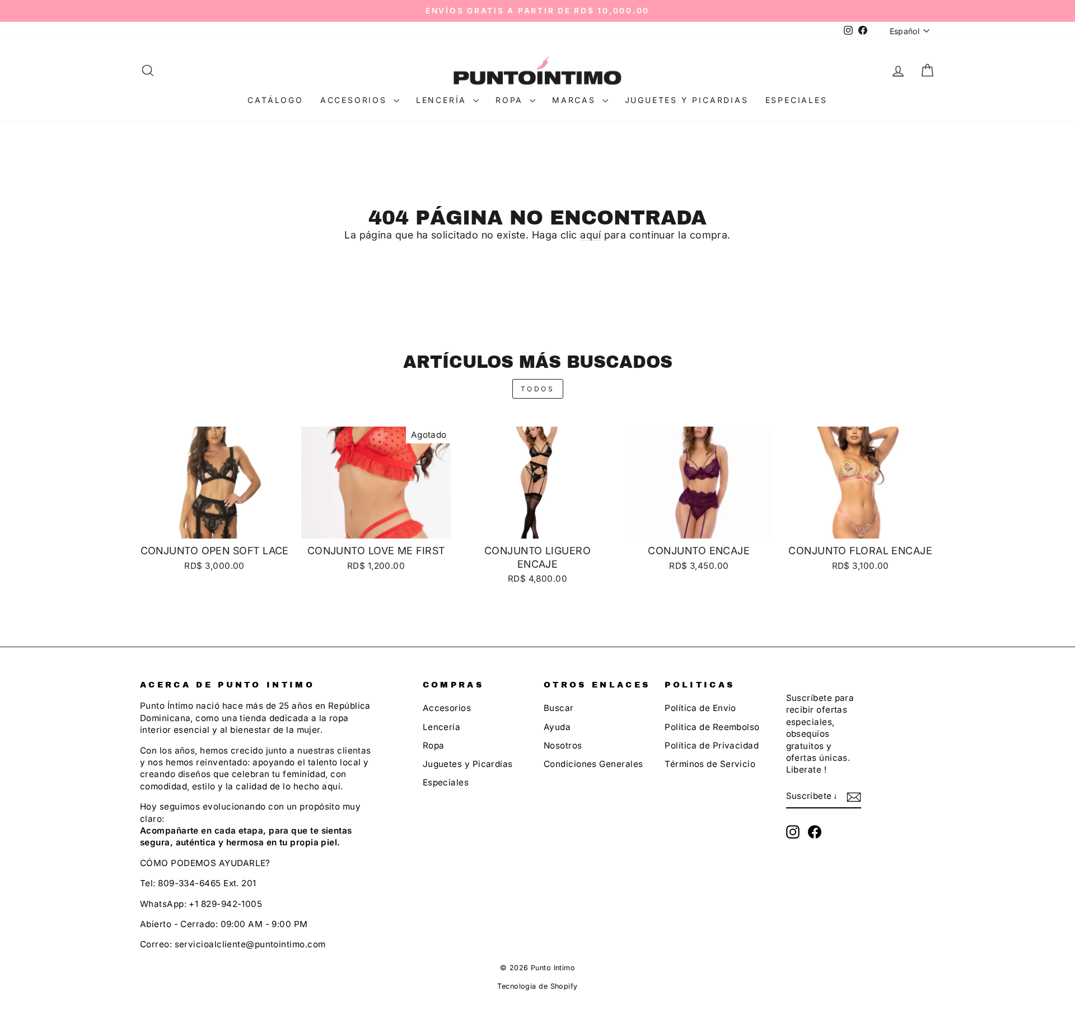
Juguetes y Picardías (468, 764)
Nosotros (563, 745)
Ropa (511, 100)
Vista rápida (214, 525)
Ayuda (557, 727)
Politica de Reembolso (712, 727)
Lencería (443, 100)
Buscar (559, 708)
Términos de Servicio (710, 764)
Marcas (576, 100)
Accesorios (355, 100)
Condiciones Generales (593, 764)
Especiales (796, 100)
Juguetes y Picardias (687, 100)
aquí (590, 235)
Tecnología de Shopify (537, 986)
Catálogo (275, 100)
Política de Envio (700, 708)
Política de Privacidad (712, 745)
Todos (538, 389)
